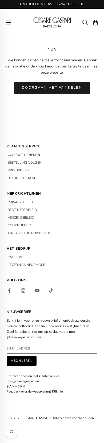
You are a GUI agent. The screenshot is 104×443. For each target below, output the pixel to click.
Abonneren (21, 361)
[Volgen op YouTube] (37, 290)
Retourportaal (22, 178)
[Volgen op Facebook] (9, 290)
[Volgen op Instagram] (23, 290)
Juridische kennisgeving (29, 233)
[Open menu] (8, 22)
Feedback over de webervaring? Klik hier (35, 391)
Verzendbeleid (21, 217)
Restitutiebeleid (22, 210)
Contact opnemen (24, 155)
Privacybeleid (20, 202)
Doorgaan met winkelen (52, 87)
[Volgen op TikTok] (51, 290)
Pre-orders (18, 170)
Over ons (16, 257)
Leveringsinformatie (26, 265)
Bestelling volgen (25, 162)
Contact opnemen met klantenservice (33, 376)
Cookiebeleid (19, 225)
